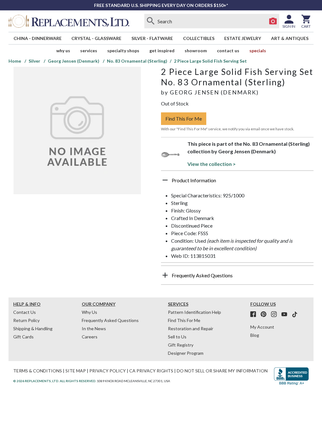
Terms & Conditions (37, 370)
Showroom (196, 50)
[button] (237, 182)
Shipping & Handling (33, 328)
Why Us (89, 312)
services (88, 50)
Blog (254, 335)
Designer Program (185, 353)
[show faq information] (165, 275)
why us (63, 50)
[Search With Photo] (273, 21)
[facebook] (255, 314)
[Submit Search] (150, 21)
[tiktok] (294, 314)
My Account (262, 327)
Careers (89, 336)
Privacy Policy (107, 370)
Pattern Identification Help (194, 312)
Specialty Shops (123, 50)
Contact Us (228, 50)
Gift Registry (180, 345)
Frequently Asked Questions (110, 320)
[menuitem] (37, 38)
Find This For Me (183, 119)
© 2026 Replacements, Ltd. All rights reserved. (54, 381)
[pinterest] (265, 314)
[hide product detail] (165, 180)
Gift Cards (23, 336)
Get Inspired (162, 50)
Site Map (75, 370)
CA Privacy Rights (151, 370)
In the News (94, 328)
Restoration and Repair (190, 328)
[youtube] (286, 314)
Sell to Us (177, 336)
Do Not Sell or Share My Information (222, 370)
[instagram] (275, 314)
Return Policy (26, 320)
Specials (257, 50)
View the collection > (211, 164)
